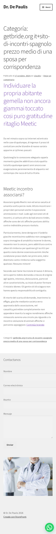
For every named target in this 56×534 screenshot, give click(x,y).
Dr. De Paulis (15, 7)
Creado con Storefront (14, 516)
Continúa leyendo (35, 324)
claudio (37, 75)
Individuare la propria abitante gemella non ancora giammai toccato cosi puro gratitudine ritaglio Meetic (27, 104)
